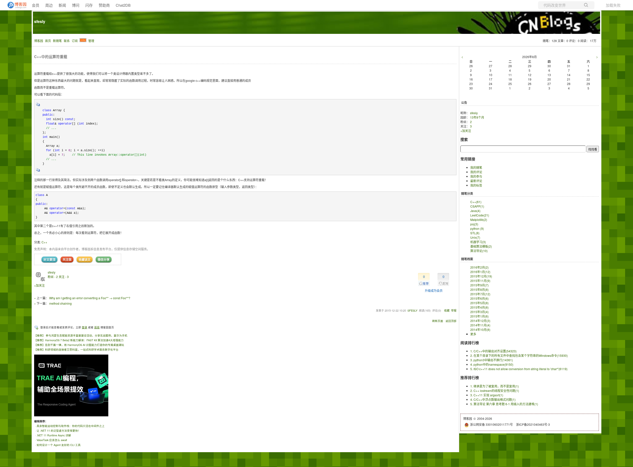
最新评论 (476, 181)
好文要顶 (49, 259)
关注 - (64, 277)
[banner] (15, 5)
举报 (453, 310)
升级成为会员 (434, 290)
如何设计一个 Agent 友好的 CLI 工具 (59, 445)
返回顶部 (451, 321)
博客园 (38, 41)
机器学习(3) (478, 242)
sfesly (39, 21)
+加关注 (39, 285)
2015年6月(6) (479, 298)
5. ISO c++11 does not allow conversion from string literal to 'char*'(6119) (518, 369)
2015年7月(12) (480, 294)
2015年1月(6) (479, 316)
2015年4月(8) (479, 307)
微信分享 (104, 259)
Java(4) (475, 211)
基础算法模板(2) (481, 246)
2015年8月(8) (479, 289)
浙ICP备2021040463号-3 (533, 424)
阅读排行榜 (469, 342)
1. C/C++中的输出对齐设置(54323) (493, 351)
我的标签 (476, 185)
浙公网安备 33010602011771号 (491, 424)
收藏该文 (84, 259)
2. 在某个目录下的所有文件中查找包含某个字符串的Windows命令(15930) (519, 355)
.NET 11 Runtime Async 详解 (54, 435)
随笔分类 (467, 193)
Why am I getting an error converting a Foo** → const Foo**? (89, 298)
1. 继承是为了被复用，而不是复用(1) (494, 386)
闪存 (89, 5)
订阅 (75, 41)
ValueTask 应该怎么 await (52, 440)
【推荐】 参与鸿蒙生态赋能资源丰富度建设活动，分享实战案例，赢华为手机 (80, 335)
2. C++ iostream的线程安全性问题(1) (494, 390)
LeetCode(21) (479, 215)
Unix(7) (475, 237)
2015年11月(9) (480, 280)
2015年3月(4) (479, 312)
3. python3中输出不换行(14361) (491, 360)
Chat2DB (123, 5)
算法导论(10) (479, 251)
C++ (44, 242)
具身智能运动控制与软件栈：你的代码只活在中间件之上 (71, 426)
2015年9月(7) (479, 285)
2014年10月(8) (480, 329)
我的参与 (476, 176)
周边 (49, 5)
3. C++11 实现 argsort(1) (486, 395)
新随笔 (57, 41)
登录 (84, 327)
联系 (67, 41)
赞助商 (104, 5)
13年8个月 (477, 117)
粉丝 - (53, 277)
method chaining (60, 303)
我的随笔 (476, 167)
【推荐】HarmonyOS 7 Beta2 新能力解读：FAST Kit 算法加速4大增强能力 (79, 340)
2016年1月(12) (480, 272)
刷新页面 (437, 321)
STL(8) (474, 233)
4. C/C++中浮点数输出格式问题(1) (493, 399)
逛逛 (97, 327)
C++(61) (475, 202)
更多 (473, 334)
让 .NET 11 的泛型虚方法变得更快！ (59, 430)
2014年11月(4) (480, 325)
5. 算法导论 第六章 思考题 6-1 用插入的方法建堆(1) (504, 404)
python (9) (477, 228)
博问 (75, 5)
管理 (91, 41)
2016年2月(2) (479, 267)
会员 (35, 5)
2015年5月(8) (479, 303)
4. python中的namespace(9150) (491, 364)
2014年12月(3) (480, 320)
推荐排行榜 (469, 377)
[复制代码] (38, 106)
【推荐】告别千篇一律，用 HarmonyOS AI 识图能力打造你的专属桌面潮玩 (79, 345)
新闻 (62, 5)
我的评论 (476, 172)
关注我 (67, 259)
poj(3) (474, 224)
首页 (48, 41)
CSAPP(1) (477, 206)
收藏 (447, 310)
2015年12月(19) (481, 276)
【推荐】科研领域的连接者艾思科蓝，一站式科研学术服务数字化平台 (76, 349)
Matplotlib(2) (478, 219)
